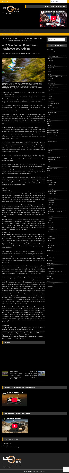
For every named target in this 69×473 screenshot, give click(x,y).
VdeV (48, 170)
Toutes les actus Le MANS (29, 38)
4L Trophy (50, 187)
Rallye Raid (11, 31)
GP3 (49, 155)
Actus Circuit (14, 38)
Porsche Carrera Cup (52, 132)
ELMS (49, 161)
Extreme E (49, 260)
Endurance (51, 164)
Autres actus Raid (51, 182)
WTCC (48, 175)
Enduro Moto (51, 196)
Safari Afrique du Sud (53, 234)
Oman (49, 214)
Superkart (50, 110)
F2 (48, 143)
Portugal (50, 218)
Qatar (49, 220)
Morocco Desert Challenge (55, 211)
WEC (29, 53)
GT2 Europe (51, 78)
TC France (49, 137)
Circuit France (51, 65)
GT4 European (52, 83)
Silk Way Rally (50, 266)
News (49, 94)
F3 (48, 146)
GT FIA (49, 74)
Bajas (48, 253)
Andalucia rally (52, 191)
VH (48, 173)
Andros (50, 58)
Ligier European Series (54, 90)
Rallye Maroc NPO (51, 263)
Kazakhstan (51, 200)
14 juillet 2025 (7, 53)
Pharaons (50, 216)
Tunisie (50, 247)
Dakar (48, 255)
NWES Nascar (51, 99)
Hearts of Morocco (53, 198)
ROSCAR (50, 105)
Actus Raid (49, 180)
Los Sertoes (51, 202)
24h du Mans (51, 159)
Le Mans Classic (52, 85)
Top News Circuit (52, 112)
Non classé (50, 286)
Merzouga (50, 209)
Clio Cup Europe (51, 117)
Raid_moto (51, 225)
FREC (49, 72)
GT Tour (49, 126)
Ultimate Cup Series (52, 168)
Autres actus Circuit (52, 52)
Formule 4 (49, 121)
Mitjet (49, 92)
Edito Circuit (50, 278)
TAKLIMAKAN (50, 268)
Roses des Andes (52, 231)
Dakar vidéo (51, 257)
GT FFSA (49, 123)
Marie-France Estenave (19, 53)
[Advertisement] (23, 357)
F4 (48, 148)
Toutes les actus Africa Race (54, 271)
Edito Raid (49, 281)
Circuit (19, 31)
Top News (50, 241)
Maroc (49, 207)
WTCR (48, 177)
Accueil (3, 31)
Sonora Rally (51, 238)
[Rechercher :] (58, 1)
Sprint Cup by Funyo (52, 135)
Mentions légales (7, 467)
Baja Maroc (50, 250)
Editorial (49, 276)
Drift (48, 119)
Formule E (50, 150)
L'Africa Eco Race (7, 443)
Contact (26, 31)
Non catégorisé (51, 284)
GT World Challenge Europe (55, 76)
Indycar (49, 128)
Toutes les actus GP (52, 141)
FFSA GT (50, 69)
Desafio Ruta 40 (52, 193)
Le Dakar (5, 445)
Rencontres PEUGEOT (53, 103)
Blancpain (50, 60)
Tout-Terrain (51, 245)
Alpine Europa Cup (53, 56)
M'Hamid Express (52, 205)
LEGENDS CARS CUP (53, 87)
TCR (48, 139)
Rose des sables (52, 229)
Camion (50, 63)
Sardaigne (51, 236)
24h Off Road (51, 184)
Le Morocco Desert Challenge (11, 447)
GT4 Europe (51, 81)
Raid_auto (50, 223)
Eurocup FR (51, 67)
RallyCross (51, 101)
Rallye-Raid (51, 227)
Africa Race (51, 273)
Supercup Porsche (53, 108)
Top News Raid (52, 243)
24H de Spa (51, 54)
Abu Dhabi (51, 189)
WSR (49, 114)
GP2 (49, 152)
